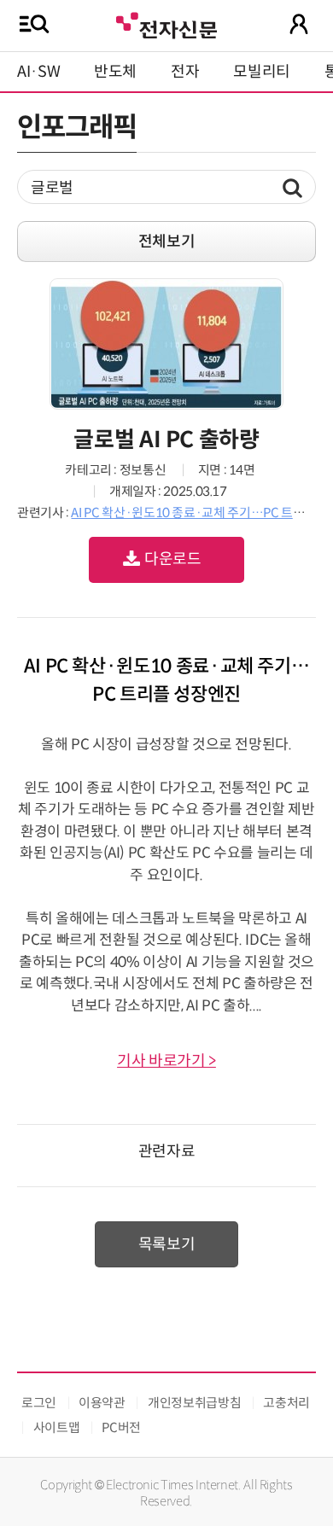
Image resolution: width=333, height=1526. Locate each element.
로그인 (38, 1403)
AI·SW (38, 71)
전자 (185, 71)
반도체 (115, 71)
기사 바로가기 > (166, 1060)
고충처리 (286, 1403)
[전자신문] (166, 23)
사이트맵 (56, 1427)
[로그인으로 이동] (299, 24)
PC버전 (121, 1427)
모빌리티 (261, 71)
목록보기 (167, 1244)
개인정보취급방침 (194, 1403)
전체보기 (167, 241)
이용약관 (102, 1403)
